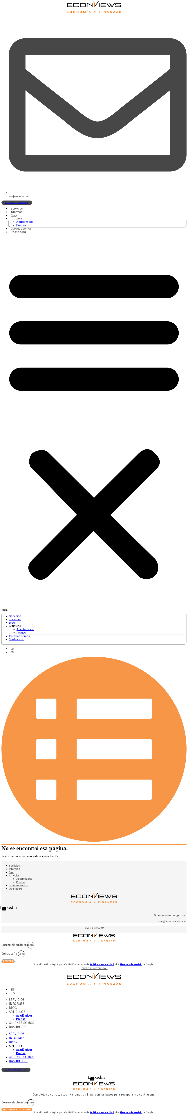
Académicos (24, 221)
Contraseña (9, 953)
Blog (14, 215)
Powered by (94, 928)
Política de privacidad (102, 964)
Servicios (17, 208)
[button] (94, 424)
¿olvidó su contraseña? (94, 968)
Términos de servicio (131, 964)
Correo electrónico (14, 945)
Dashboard (18, 231)
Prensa (21, 225)
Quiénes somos (21, 228)
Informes (16, 211)
